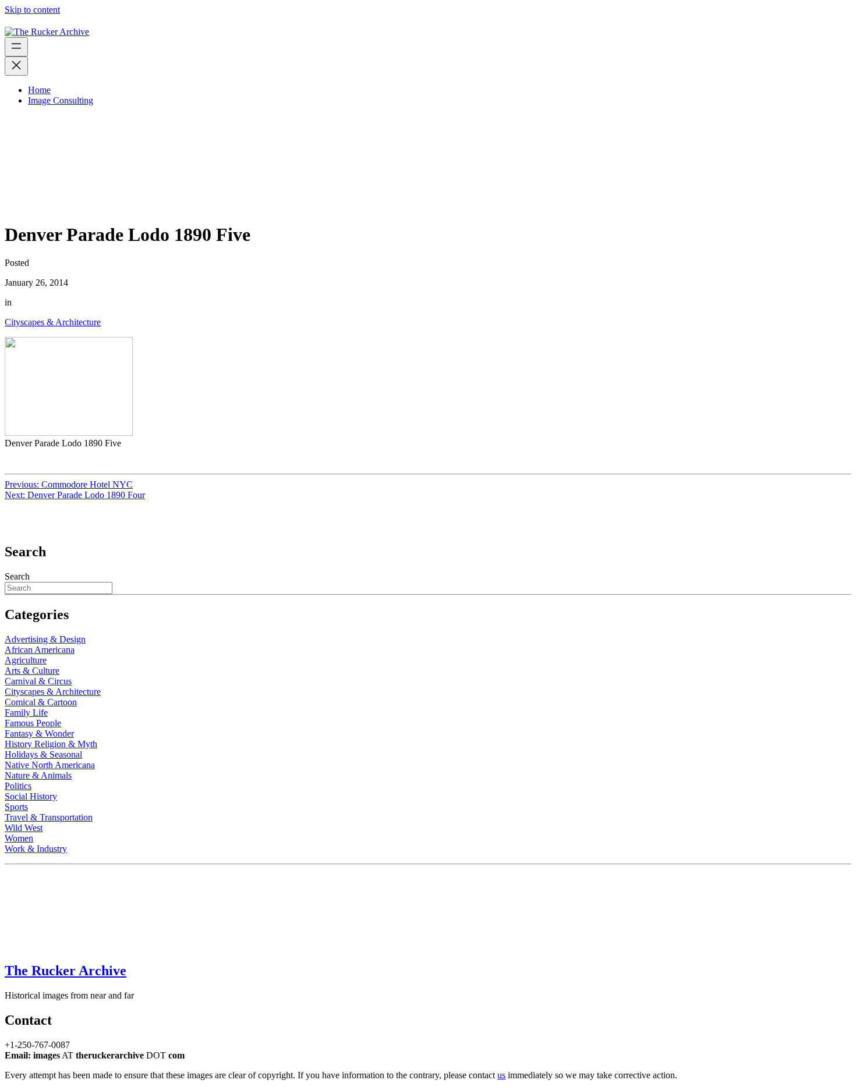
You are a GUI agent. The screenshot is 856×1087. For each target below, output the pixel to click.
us (501, 1075)
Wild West (24, 828)
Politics (18, 786)
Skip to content (32, 10)
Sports (16, 807)
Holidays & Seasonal (43, 754)
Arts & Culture (32, 671)
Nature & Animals (38, 775)
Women (19, 838)
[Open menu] (16, 46)
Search (17, 576)
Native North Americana (50, 765)
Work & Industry (36, 849)
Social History (31, 796)
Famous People (33, 723)
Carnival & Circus (38, 681)
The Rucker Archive (65, 970)
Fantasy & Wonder (39, 733)
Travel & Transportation (49, 817)
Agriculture (26, 660)
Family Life (26, 712)
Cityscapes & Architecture (53, 322)
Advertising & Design (45, 639)
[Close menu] (16, 66)
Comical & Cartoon (41, 702)
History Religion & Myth (51, 744)
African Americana (40, 650)
